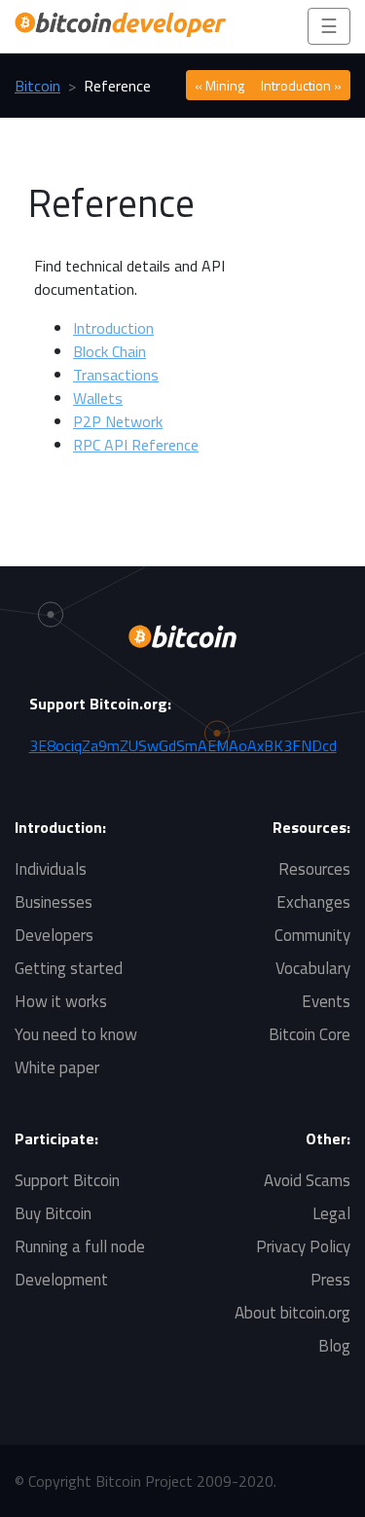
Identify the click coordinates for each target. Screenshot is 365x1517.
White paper (57, 1067)
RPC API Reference (136, 444)
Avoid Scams (307, 1180)
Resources (314, 869)
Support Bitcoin (67, 1180)
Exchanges (313, 902)
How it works (61, 1001)
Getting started (69, 968)
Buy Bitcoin (53, 1213)
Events (326, 1001)
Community (312, 935)
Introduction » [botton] (301, 85)
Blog (334, 1345)
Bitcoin (37, 85)
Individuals (51, 869)
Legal (331, 1213)
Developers (54, 935)
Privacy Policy (303, 1246)
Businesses (53, 902)
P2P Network (118, 421)
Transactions (116, 374)
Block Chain (109, 351)
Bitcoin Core (309, 1034)
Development (61, 1279)
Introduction (113, 328)
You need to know (76, 1034)
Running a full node (80, 1246)
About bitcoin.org (292, 1312)
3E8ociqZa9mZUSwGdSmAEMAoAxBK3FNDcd (183, 745)
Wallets (98, 398)
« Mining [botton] (219, 85)
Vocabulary (312, 968)
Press (330, 1279)
